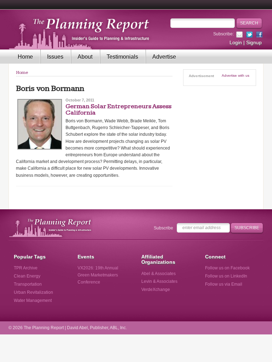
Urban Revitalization (33, 292)
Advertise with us (235, 75)
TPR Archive (26, 267)
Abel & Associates (158, 273)
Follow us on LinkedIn (226, 276)
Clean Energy (27, 276)
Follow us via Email (223, 284)
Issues (55, 57)
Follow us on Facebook (227, 267)
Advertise (164, 57)
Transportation (28, 284)
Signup (254, 42)
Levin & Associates (159, 281)
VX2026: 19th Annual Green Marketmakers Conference (98, 275)
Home (25, 57)
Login (236, 42)
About (85, 57)
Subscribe (163, 228)
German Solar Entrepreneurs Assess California (118, 109)
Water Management (33, 300)
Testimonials (122, 57)
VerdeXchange (155, 289)
